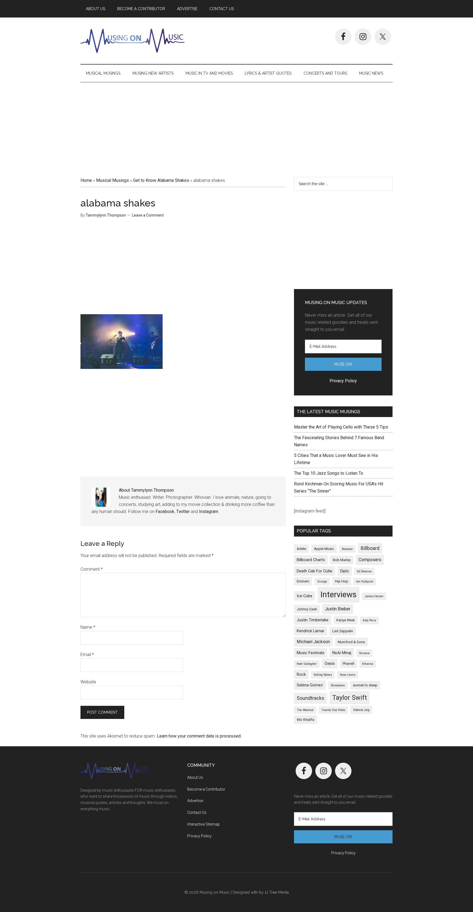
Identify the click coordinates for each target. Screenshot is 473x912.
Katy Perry (369, 620)
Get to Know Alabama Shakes (161, 180)
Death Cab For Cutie (314, 571)
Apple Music (324, 549)
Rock (301, 674)
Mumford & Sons (351, 642)
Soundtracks (310, 698)
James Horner (374, 596)
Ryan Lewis (347, 675)
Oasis (330, 663)
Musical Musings (112, 180)
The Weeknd (305, 710)
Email (87, 654)
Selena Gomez (310, 685)
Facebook (164, 511)
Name (87, 627)
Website (88, 681)
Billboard (370, 548)
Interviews (338, 594)
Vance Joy (361, 710)
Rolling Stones (323, 675)
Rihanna (367, 664)
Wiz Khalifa (305, 720)
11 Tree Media (277, 892)
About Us (195, 777)
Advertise (195, 801)
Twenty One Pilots (333, 710)
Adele (301, 549)
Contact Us (196, 812)
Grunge (322, 581)
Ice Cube (304, 595)
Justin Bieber (337, 608)
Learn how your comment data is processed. (199, 736)
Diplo (344, 571)
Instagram (208, 511)
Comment (91, 569)
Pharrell (348, 664)
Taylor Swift (349, 697)
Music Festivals (310, 652)
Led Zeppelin (342, 631)
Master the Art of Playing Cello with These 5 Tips (341, 427)
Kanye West (345, 620)
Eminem (303, 581)
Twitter (183, 511)
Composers (370, 559)
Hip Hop (341, 581)
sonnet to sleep (365, 685)
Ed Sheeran (364, 571)
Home (86, 180)
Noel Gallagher (307, 664)
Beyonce (347, 549)
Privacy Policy (199, 836)
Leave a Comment (148, 215)
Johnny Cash (307, 609)
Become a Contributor (206, 789)
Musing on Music (132, 40)
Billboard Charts (311, 559)
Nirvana (364, 653)
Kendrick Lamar (310, 630)
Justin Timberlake (312, 619)
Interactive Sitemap (203, 824)
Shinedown (338, 685)
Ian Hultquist (364, 581)
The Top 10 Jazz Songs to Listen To (328, 473)
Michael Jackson (313, 641)
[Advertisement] (236, 127)
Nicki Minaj (341, 652)
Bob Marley (342, 560)
